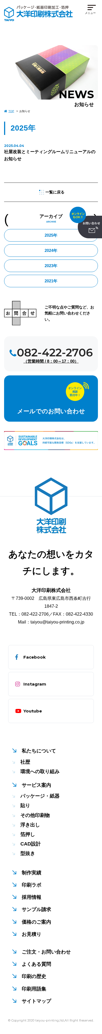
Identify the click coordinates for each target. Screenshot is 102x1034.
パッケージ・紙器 (40, 796)
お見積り (31, 934)
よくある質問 (36, 964)
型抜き (27, 853)
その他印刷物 (35, 815)
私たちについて (39, 751)
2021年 (51, 281)
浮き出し (30, 825)
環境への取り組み (40, 771)
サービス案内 (36, 785)
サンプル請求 (36, 909)
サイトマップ (36, 1001)
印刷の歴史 (34, 976)
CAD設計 (30, 844)
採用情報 (31, 897)
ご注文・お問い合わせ (46, 952)
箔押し (27, 834)
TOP (11, 111)
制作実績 (31, 872)
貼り (25, 805)
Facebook (34, 657)
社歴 (25, 762)
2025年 (51, 235)
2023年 (51, 265)
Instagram (34, 684)
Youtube (32, 711)
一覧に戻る (54, 192)
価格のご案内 (36, 922)
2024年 (51, 250)
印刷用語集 (34, 989)
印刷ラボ (31, 885)
